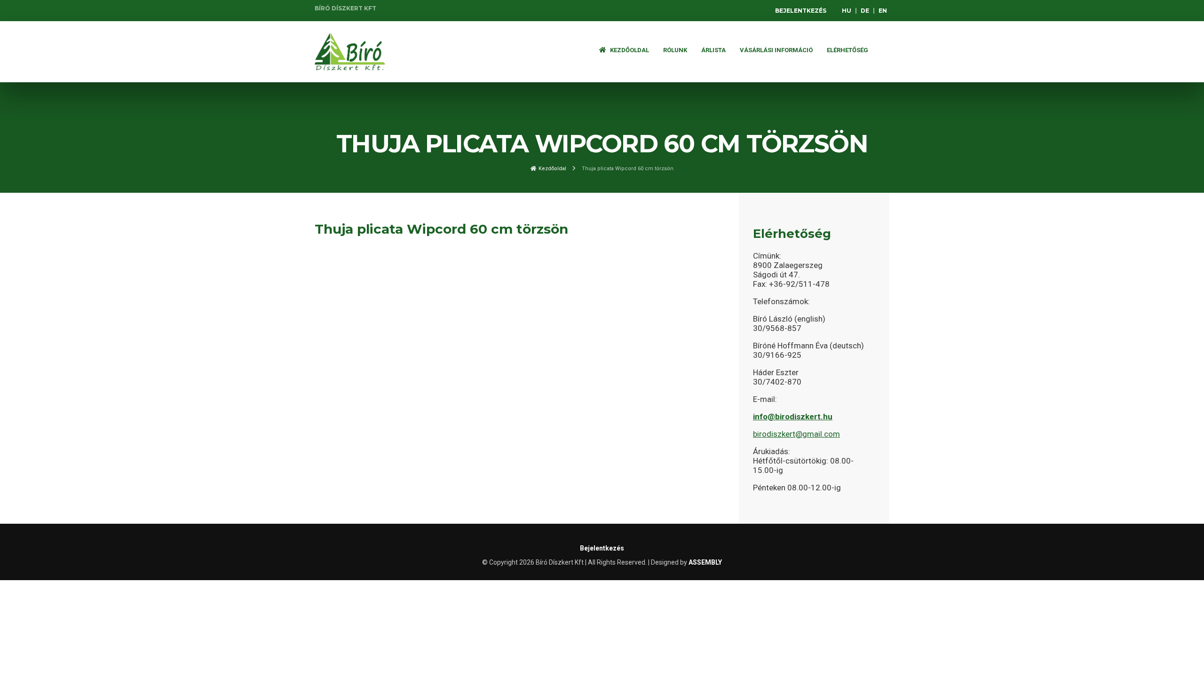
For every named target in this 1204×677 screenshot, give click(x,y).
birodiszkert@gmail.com (796, 434)
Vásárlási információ (776, 50)
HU (846, 10)
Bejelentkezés (800, 10)
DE (865, 10)
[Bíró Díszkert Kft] (350, 51)
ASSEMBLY (705, 562)
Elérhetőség (847, 50)
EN (883, 10)
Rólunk (675, 50)
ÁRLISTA (713, 50)
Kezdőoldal (629, 50)
